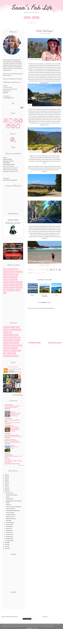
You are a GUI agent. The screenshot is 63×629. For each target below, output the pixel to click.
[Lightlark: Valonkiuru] (16, 378)
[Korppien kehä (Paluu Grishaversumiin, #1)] (13, 392)
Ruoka (19, 350)
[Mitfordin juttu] (10, 378)
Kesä (18, 337)
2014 (6, 542)
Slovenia (6, 284)
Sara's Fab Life (31, 7)
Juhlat (5, 337)
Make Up (16, 342)
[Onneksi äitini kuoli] (19, 378)
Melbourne (8, 504)
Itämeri (10, 274)
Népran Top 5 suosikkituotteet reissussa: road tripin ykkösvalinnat (12, 441)
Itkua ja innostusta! (10, 514)
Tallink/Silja (18, 284)
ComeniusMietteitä (15, 329)
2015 (6, 491)
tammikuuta (9, 540)
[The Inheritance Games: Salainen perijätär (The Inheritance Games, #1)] (4, 378)
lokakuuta (8, 524)
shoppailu (6, 355)
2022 (6, 477)
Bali (16, 269)
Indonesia (19, 271)
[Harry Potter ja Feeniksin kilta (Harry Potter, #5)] (16, 382)
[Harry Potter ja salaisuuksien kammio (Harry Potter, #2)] (7, 387)
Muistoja (19, 345)
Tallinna (6, 287)
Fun (10, 332)
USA (5, 290)
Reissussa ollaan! (10, 512)
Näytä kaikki (20, 465)
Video (9, 353)
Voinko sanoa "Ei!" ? (10, 516)
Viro (5, 292)
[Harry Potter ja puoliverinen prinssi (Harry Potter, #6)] (13, 383)
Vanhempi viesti (54, 342)
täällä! (20, 82)
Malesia (6, 279)
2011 (6, 548)
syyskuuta (8, 526)
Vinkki (14, 353)
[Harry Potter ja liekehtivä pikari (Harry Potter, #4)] (19, 382)
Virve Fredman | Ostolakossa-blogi (12, 420)
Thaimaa (12, 287)
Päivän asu (6, 350)
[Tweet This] (51, 269)
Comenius (6, 329)
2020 (6, 481)
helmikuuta (8, 538)
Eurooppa (6, 271)
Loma (11, 342)
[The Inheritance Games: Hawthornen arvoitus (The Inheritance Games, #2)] (13, 378)
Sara (9, 369)
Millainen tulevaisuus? (11, 518)
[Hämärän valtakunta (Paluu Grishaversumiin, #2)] (10, 392)
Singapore (19, 282)
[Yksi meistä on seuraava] (19, 387)
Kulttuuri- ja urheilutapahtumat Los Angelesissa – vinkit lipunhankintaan (16, 413)
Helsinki (13, 271)
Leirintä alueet (13, 277)
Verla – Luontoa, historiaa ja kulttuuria (13, 436)
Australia (36, 272)
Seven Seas (7, 410)
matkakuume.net (9, 425)
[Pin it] (59, 269)
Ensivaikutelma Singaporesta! (13, 510)
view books (19, 373)
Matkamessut (13, 279)
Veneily (18, 290)
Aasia (5, 269)
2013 (6, 544)
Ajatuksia (6, 327)
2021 (6, 479)
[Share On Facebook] (54, 269)
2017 (6, 487)
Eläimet (6, 332)
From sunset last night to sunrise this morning (13, 461)
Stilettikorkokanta (10, 445)
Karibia (16, 274)
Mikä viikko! (9, 520)
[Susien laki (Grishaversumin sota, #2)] (4, 382)
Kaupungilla (12, 337)
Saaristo (12, 282)
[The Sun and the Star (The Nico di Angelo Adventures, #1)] (16, 392)
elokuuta (8, 528)
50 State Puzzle (9, 404)
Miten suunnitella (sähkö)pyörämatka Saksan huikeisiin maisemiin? (15, 429)
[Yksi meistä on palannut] (16, 387)
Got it (36, 628)
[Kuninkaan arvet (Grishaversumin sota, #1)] (4, 392)
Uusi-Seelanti (10, 290)
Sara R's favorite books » (18, 395)
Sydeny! (8, 497)
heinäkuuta (8, 530)
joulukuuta (8, 493)
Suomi (11, 284)
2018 (6, 485)
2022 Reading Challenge (12, 367)
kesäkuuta (8, 532)
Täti (5, 353)
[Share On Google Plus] (56, 269)
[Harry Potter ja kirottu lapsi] (7, 382)
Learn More (29, 628)
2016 (6, 489)
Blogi (17, 327)
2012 (6, 546)
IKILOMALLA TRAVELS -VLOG (12, 463)
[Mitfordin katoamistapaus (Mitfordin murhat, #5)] (7, 378)
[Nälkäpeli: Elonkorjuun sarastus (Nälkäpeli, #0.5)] (13, 387)
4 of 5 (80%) (19, 371)
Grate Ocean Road (10, 508)
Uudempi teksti (34, 342)
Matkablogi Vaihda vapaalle (12, 435)
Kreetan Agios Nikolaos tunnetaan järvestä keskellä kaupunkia (12, 406)
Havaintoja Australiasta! (12, 495)
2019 (6, 483)
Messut (13, 345)
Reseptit (13, 350)
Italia (5, 274)
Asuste (12, 327)
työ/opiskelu (14, 355)
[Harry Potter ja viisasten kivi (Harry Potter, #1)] (10, 387)
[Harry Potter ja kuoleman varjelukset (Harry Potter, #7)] (10, 382)
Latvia (5, 277)
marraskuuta (9, 522)
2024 (6, 475)
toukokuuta (9, 534)
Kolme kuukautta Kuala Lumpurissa (12, 422)
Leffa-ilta (16, 340)
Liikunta (6, 342)
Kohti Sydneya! (9, 498)
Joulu (16, 334)
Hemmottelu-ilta (8, 334)
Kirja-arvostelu (8, 340)
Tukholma (19, 287)
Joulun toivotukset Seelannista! (13, 506)
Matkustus (7, 345)
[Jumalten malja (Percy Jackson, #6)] (7, 392)
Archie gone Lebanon (10, 439)
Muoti (5, 348)
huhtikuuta (8, 536)
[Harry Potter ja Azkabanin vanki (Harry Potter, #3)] (4, 387)
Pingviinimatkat (9, 455)
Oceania (43, 272)
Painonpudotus (13, 348)
